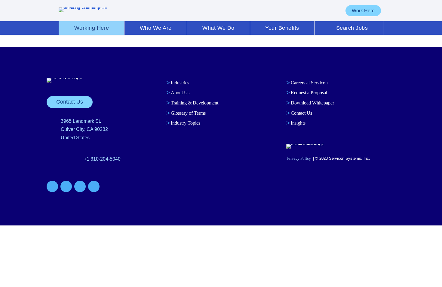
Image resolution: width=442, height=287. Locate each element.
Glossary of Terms (188, 113)
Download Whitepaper (312, 102)
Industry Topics (185, 122)
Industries (180, 82)
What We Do (218, 28)
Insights (298, 122)
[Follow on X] (66, 186)
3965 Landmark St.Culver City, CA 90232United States (84, 129)
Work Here (363, 10)
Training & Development (194, 102)
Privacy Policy (299, 158)
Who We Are (156, 28)
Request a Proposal (309, 92)
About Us (180, 92)
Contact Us (69, 102)
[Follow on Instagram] (94, 186)
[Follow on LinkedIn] (80, 186)
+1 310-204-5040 (102, 159)
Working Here (91, 28)
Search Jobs (352, 28)
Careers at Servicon (309, 82)
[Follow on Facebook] (52, 186)
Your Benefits (282, 28)
